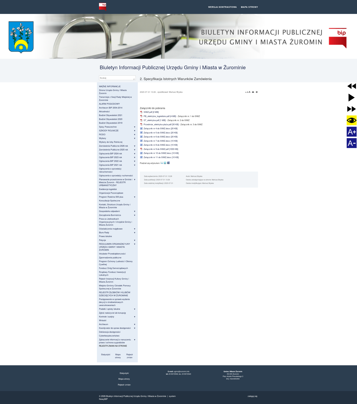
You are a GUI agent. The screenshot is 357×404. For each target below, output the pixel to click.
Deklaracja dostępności (109, 331)
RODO (102, 134)
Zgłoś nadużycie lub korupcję (112, 312)
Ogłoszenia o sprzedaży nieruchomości (110, 170)
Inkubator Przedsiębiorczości (112, 253)
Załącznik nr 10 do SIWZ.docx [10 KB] (161, 153)
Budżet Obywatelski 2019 (110, 122)
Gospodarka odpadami (109, 211)
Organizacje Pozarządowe (111, 192)
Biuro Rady (104, 232)
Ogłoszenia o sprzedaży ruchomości (116, 175)
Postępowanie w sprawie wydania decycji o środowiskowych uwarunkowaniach (114, 302)
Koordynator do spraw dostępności (115, 327)
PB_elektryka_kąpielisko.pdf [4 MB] (159, 116)
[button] (351, 86)
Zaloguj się (252, 396)
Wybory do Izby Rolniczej (110, 141)
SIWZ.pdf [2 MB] (151, 111)
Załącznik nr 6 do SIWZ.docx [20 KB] (160, 136)
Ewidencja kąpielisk (108, 189)
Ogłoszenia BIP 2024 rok (110, 153)
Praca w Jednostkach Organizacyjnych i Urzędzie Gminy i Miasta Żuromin (115, 221)
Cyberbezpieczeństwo (109, 335)
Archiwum (103, 324)
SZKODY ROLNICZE (109, 130)
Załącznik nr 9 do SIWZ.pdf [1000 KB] (160, 148)
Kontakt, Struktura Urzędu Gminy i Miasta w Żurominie (114, 206)
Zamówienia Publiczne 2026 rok (113, 145)
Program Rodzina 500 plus (111, 196)
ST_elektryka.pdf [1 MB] (154, 120)
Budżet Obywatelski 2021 (110, 115)
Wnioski (102, 320)
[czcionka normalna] (248, 92)
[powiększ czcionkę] (249, 92)
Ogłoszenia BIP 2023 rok (110, 157)
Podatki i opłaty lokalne (109, 308)
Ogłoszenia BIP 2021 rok (110, 164)
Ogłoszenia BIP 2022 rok (110, 160)
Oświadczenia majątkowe (110, 228)
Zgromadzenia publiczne (110, 257)
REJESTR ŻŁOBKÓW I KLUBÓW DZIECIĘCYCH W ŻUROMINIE (114, 294)
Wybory (102, 138)
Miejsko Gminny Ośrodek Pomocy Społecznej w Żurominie (115, 287)
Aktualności (104, 111)
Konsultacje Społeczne (109, 200)
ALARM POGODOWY (109, 103)
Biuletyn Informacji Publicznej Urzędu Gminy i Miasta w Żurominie (173, 67)
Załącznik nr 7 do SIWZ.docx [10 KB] (160, 140)
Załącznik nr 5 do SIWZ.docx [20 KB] (160, 132)
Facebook (169, 163)
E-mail (162, 163)
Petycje (102, 240)
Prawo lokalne (105, 236)
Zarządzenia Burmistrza (110, 214)
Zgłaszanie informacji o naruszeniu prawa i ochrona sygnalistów (115, 341)
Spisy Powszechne (108, 126)
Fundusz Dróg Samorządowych (113, 268)
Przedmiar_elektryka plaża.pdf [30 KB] (161, 124)
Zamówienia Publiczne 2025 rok (113, 149)
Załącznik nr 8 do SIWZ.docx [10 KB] (160, 144)
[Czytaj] (257, 92)
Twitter (165, 163)
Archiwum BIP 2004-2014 (110, 107)
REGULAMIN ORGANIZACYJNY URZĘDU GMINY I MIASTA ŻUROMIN (114, 246)
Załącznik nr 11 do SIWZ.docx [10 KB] (161, 157)
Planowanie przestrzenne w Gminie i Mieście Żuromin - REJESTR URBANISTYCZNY (115, 182)
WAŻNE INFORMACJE (110, 86)
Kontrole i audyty (106, 316)
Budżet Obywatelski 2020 (110, 119)
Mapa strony (249, 6)
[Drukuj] (253, 92)
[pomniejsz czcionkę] (246, 92)
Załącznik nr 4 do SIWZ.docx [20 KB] (160, 128)
